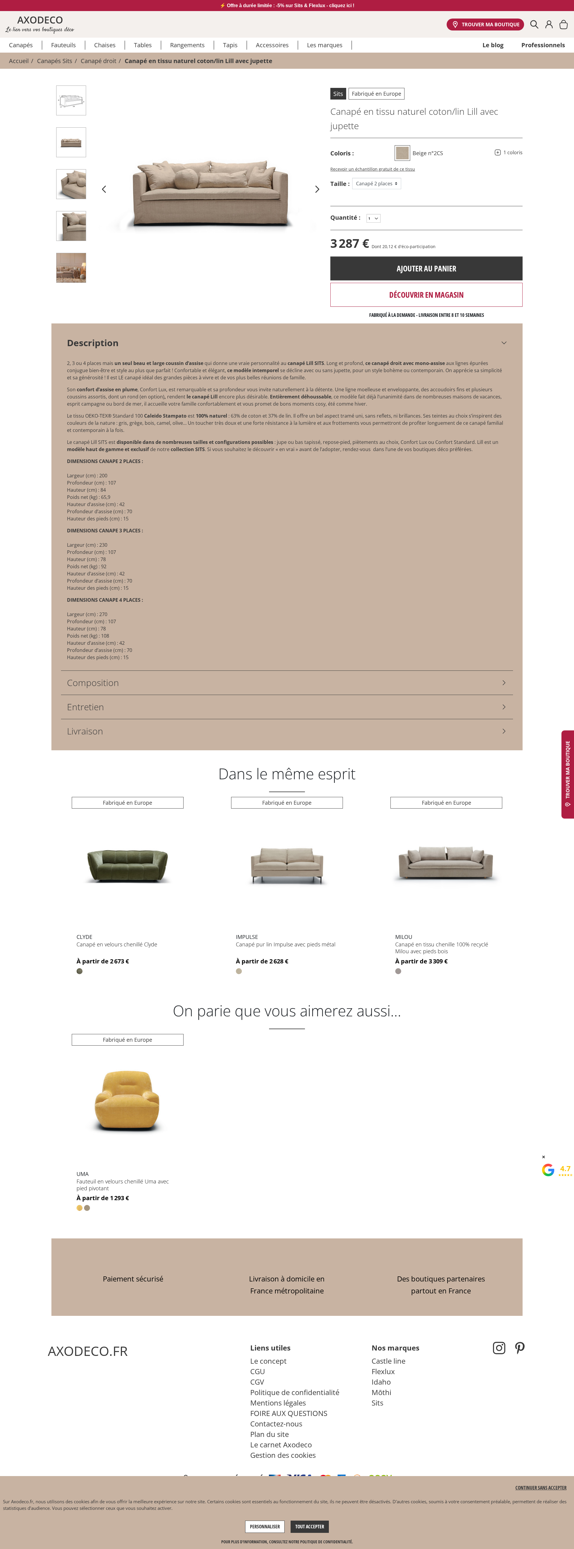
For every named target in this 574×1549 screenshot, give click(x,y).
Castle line (388, 1361)
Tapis (230, 45)
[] (317, 189)
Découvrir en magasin (426, 294)
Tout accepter (309, 1526)
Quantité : (345, 217)
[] (104, 189)
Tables (143, 45)
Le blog (493, 45)
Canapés (21, 45)
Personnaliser (265, 1526)
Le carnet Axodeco (281, 1444)
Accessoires (272, 45)
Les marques (325, 45)
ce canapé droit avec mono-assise (405, 363)
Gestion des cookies (283, 1455)
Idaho (381, 1382)
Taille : (340, 184)
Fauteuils (63, 45)
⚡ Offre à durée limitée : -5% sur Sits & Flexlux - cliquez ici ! (287, 5)
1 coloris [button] (513, 152)
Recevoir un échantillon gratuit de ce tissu (372, 169)
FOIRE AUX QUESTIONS (288, 1413)
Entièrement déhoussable (300, 396)
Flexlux (383, 1371)
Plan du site (269, 1434)
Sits (338, 94)
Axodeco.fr (22, 1501)
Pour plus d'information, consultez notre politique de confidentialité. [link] (287, 1542)
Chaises (105, 45)
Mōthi (381, 1392)
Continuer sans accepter (541, 1487)
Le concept (268, 1361)
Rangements (187, 45)
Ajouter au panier (426, 268)
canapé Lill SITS (306, 363)
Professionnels (543, 45)
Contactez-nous (276, 1424)
